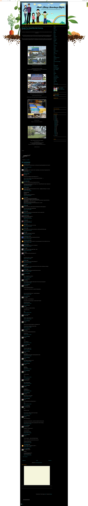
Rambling (55, 73)
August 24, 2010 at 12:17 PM (28, 234)
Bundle (54, 35)
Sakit (54, 74)
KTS (24, 252)
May (55, 129)
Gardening (55, 45)
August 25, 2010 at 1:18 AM (27, 349)
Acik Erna (25, 269)
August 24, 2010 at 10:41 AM (28, 222)
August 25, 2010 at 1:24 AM (27, 396)
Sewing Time (55, 78)
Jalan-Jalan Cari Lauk (27, 29)
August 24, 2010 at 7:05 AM (27, 179)
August (55, 125)
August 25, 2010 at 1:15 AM (27, 327)
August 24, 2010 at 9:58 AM (27, 213)
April (55, 130)
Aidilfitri (55, 28)
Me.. (54, 64)
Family (54, 41)
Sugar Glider (55, 81)
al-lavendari (25, 215)
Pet (54, 70)
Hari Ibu (55, 48)
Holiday (55, 49)
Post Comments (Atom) (39, 462)
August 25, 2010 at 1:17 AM (27, 342)
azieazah (25, 205)
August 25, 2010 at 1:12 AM (27, 303)
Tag (54, 82)
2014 (55, 115)
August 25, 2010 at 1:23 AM (27, 383)
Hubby (54, 52)
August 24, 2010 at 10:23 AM (28, 218)
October (55, 123)
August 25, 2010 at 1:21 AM (27, 361)
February (55, 132)
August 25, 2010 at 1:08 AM (27, 277)
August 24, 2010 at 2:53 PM (27, 258)
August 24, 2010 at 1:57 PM (27, 246)
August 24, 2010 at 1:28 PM (27, 238)
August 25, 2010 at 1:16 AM (27, 334)
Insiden (55, 56)
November (55, 122)
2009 (55, 135)
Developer (55, 40)
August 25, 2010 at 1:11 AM (27, 294)
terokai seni (25, 187)
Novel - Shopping (56, 69)
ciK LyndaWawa (26, 444)
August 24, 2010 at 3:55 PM (27, 262)
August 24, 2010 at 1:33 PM (27, 242)
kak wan (25, 264)
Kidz (54, 60)
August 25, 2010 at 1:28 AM (27, 423)
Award (54, 31)
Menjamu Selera (56, 65)
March (55, 131)
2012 (55, 117)
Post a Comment (25, 456)
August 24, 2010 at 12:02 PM (28, 226)
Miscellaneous (55, 66)
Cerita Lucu (55, 36)
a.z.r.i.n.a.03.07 (27, 159)
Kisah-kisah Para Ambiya (57, 61)
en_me (25, 248)
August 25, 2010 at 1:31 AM (27, 442)
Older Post (49, 460)
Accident (55, 27)
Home (37, 460)
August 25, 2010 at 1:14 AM (27, 312)
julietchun (25, 260)
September (55, 124)
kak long (25, 197)
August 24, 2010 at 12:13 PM (28, 230)
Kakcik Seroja (26, 173)
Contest (55, 37)
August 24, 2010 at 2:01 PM (27, 250)
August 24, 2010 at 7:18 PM (27, 271)
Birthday (55, 32)
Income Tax (55, 53)
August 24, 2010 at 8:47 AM (27, 203)
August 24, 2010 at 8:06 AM (27, 190)
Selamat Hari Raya (56, 77)
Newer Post (24, 460)
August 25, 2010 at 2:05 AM (27, 446)
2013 (55, 116)
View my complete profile (61, 89)
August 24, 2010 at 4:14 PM (27, 267)
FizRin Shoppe (57, 95)
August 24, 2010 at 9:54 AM (27, 209)
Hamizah (25, 211)
